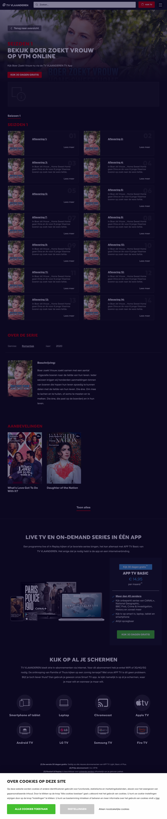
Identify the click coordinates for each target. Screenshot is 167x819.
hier (157, 798)
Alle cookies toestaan (31, 809)
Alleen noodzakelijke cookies (114, 809)
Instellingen (77, 809)
